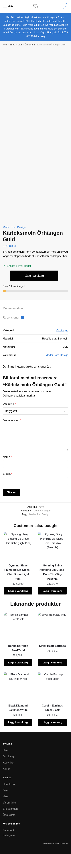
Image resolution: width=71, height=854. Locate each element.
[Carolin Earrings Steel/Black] (52, 686)
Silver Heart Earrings (52, 645)
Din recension (12, 420)
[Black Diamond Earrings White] (18, 686)
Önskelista (9, 814)
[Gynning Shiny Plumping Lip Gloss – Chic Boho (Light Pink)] (18, 546)
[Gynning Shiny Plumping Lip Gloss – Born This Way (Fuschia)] (52, 546)
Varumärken (10, 802)
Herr (5, 796)
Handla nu (9, 784)
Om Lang (8, 756)
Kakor (6, 768)
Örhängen (30, 44)
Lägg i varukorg (34, 275)
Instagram (9, 835)
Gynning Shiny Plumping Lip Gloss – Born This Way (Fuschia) (52, 572)
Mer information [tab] (13, 308)
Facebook (9, 830)
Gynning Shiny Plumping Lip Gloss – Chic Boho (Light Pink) (18, 572)
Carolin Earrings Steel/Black (52, 707)
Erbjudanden (10, 808)
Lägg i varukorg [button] (18, 590)
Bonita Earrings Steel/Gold (18, 648)
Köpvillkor (8, 762)
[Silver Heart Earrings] (52, 627)
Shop (12, 44)
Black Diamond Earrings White (18, 707)
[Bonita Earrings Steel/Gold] (18, 627)
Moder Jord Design (14, 227)
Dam (20, 44)
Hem (5, 44)
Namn (7, 456)
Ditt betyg (9, 403)
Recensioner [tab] (13, 317)
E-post (7, 473)
